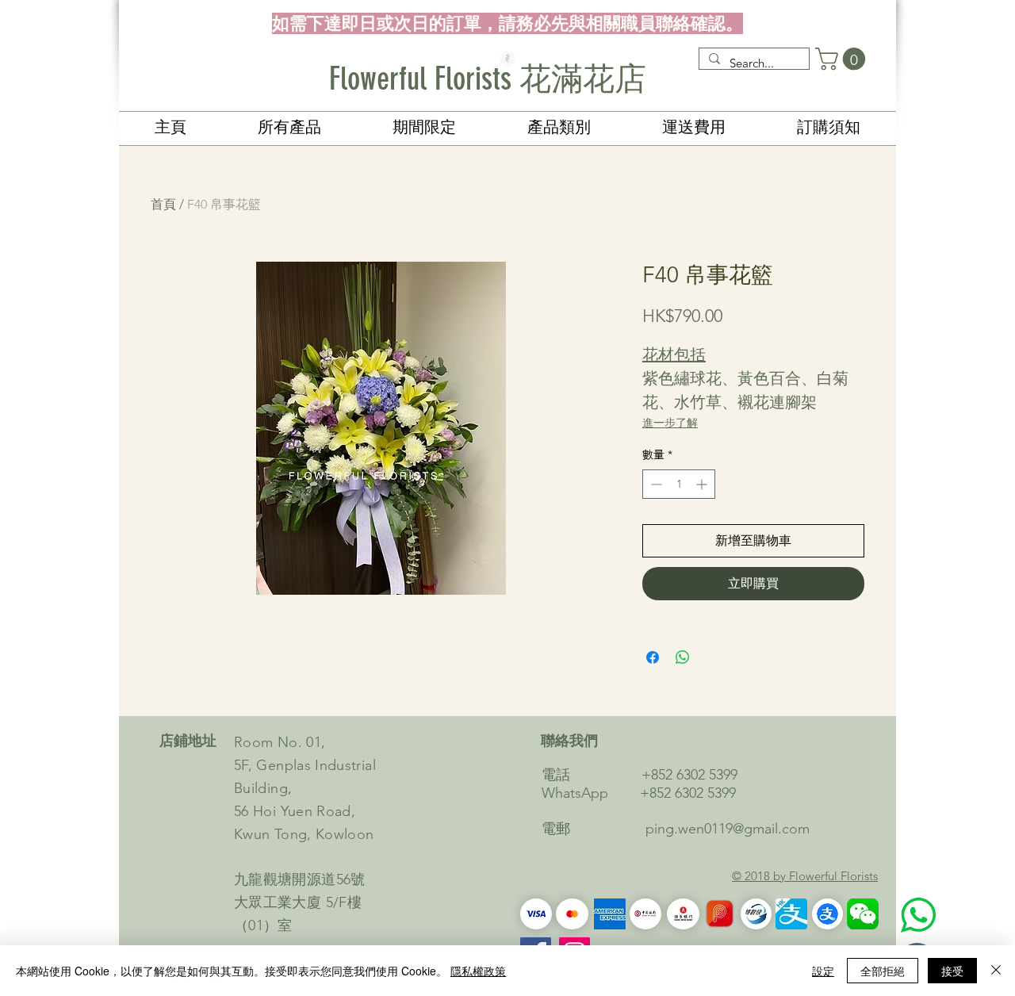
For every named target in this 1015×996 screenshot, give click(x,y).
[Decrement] (655, 484)
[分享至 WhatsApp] (682, 657)
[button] (843, 59)
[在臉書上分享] (652, 657)
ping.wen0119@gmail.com (727, 828)
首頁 (163, 204)
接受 (952, 971)
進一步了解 (670, 423)
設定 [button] (823, 971)
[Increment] (703, 484)
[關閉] (995, 970)
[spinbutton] (679, 484)
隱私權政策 (478, 971)
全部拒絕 (882, 971)
